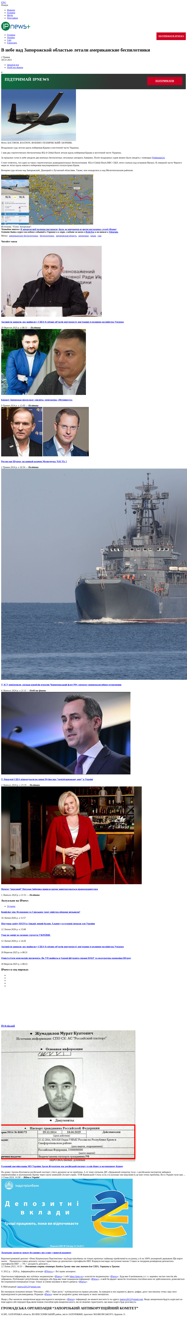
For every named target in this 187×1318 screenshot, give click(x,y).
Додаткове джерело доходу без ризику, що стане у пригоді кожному (36, 1252)
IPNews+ (49, 1271)
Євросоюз (12, 43)
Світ (9, 40)
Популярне (12, 18)
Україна (11, 37)
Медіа (10, 15)
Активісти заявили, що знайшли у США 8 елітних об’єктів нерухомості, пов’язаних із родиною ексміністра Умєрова (62, 322)
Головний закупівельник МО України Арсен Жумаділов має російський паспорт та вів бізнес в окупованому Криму (62, 1166)
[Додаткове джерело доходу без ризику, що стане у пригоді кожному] (67, 1247)
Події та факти (15, 67)
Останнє (11, 906)
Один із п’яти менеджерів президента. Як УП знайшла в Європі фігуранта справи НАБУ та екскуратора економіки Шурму (66, 958)
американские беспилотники (23, 236)
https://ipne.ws (76, 1276)
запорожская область (66, 236)
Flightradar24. (158, 157)
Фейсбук (89, 232)
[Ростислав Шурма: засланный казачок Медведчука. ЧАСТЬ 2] (45, 455)
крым (93, 236)
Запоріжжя (13, 65)
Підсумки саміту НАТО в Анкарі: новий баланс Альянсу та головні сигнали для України (48, 923)
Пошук (4, 5)
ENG (3, 2)
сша (99, 236)
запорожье (83, 236)
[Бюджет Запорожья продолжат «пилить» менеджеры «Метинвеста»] (43, 394)
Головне (11, 12)
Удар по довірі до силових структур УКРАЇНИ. (25, 935)
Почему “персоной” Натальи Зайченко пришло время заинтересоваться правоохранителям (49, 889)
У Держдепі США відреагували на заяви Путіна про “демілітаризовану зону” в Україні (47, 779)
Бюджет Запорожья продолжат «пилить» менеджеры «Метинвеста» (37, 400)
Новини (11, 10)
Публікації (8, 1025)
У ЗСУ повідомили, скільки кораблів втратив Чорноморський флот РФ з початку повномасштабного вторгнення (61, 684)
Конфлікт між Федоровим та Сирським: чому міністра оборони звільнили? (40, 912)
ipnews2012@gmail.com (28, 1286)
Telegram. (113, 232)
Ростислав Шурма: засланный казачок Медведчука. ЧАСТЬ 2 (34, 461)
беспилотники (47, 236)
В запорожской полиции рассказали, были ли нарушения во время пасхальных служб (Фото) (68, 229)
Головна (11, 35)
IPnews (58, 1276)
